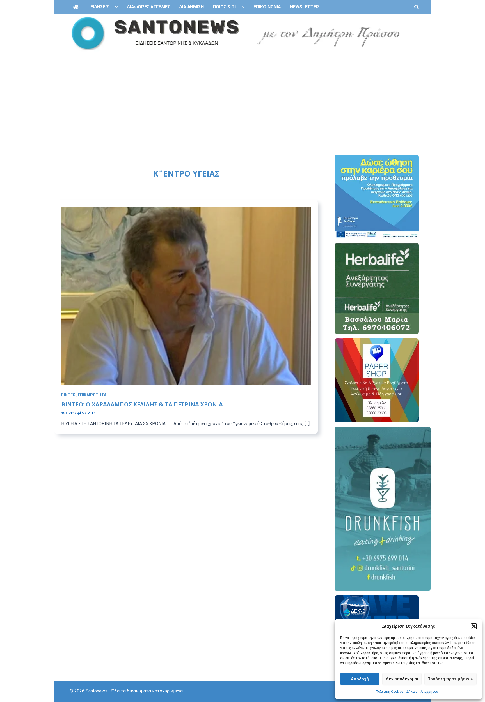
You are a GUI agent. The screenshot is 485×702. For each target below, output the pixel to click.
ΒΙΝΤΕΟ (68, 395)
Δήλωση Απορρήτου (422, 692)
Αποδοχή (360, 679)
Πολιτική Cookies (390, 692)
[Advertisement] (242, 94)
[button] (474, 626)
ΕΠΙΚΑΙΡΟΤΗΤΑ (92, 395)
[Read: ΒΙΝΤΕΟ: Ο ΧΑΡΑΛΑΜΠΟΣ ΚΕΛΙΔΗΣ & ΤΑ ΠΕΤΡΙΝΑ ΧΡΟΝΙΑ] (186, 295)
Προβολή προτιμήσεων (450, 679)
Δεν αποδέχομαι (402, 679)
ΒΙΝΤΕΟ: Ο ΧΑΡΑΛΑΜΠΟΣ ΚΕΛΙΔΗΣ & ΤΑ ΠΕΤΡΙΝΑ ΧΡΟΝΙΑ (142, 404)
